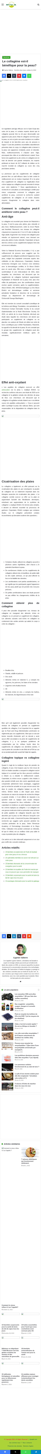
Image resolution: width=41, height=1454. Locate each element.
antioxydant (6, 390)
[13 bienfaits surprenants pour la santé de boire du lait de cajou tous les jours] (11, 1318)
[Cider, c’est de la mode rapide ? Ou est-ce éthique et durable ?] (7, 1027)
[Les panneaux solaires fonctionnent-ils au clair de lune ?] (7, 1067)
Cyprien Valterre (8, 70)
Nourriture (6, 57)
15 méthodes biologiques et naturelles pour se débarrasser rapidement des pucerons (11, 1378)
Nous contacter (27, 1442)
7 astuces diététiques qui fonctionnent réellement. (29, 1161)
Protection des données (15, 1446)
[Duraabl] (11, 4)
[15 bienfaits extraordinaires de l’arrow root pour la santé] (30, 1341)
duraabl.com (33, 1439)
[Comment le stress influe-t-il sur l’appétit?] (11, 1225)
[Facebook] (4, 936)
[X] (9, 936)
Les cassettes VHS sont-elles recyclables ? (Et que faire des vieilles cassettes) (26, 996)
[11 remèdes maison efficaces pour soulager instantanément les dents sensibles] (30, 1367)
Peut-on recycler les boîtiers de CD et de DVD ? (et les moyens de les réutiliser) (27, 1016)
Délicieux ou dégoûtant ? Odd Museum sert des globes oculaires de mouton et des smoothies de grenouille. (11, 1352)
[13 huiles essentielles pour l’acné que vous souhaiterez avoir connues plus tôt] (30, 1318)
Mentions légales (28, 1446)
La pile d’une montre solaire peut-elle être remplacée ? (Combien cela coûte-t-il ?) (27, 1076)
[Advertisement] (20, 31)
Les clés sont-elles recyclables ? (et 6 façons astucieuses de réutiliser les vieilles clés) (26, 1035)
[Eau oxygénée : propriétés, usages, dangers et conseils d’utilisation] (7, 1007)
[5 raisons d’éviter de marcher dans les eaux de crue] (7, 1086)
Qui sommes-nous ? (15, 1442)
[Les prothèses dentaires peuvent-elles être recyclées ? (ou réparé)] (7, 1058)
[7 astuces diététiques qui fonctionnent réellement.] (30, 1152)
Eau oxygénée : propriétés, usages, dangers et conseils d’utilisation (25, 1006)
